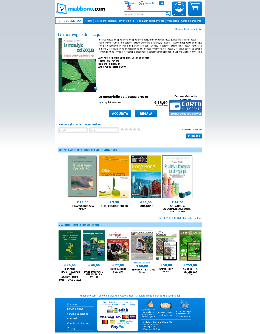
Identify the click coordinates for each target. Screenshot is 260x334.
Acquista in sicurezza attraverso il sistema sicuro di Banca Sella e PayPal (117, 303)
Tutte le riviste (67, 20)
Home (178, 29)
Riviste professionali (105, 20)
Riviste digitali (127, 20)
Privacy (71, 328)
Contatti (72, 318)
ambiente (196, 29)
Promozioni (172, 20)
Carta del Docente (191, 20)
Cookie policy (148, 326)
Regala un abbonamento (150, 20)
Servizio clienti (75, 309)
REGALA (146, 113)
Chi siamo (72, 304)
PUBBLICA (194, 136)
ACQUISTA (120, 113)
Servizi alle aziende (77, 313)
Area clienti (179, 14)
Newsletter (149, 3)
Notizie (132, 3)
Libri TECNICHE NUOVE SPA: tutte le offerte (180, 217)
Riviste (89, 20)
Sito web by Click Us (151, 329)
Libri (186, 29)
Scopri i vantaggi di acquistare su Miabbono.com (183, 313)
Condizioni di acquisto (79, 323)
